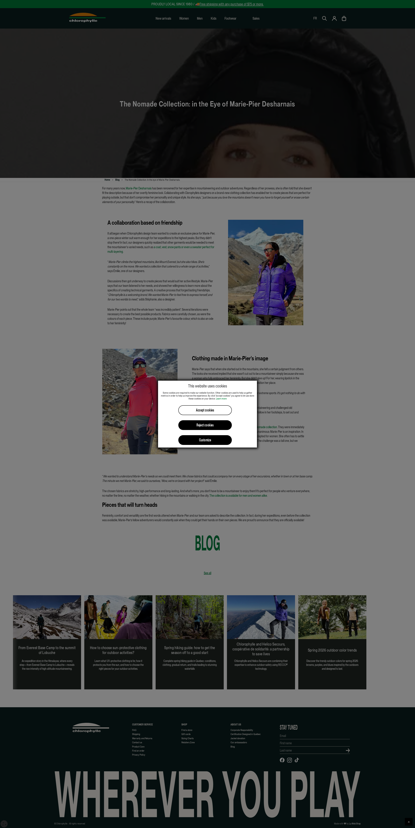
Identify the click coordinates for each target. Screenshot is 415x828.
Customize (205, 440)
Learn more (221, 398)
